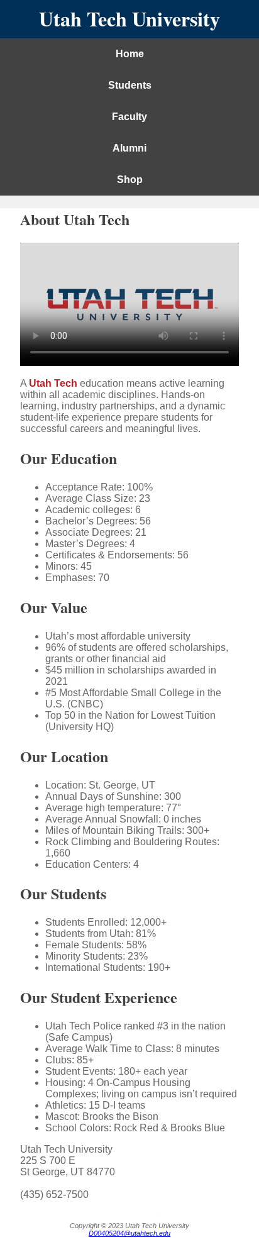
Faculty (129, 116)
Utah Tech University (129, 18)
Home (130, 53)
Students (130, 85)
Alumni (129, 148)
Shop (130, 179)
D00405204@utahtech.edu (129, 1233)
